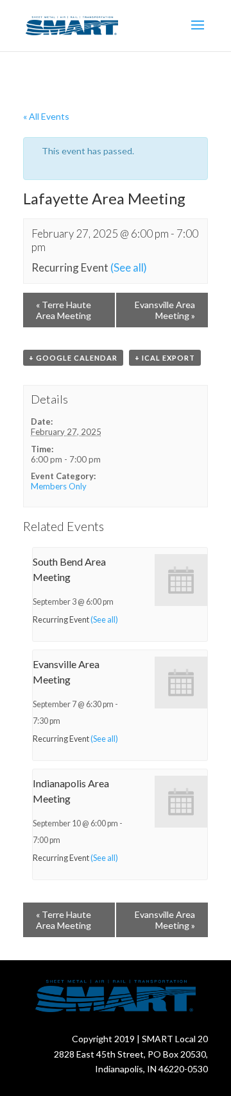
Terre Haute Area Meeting (63, 310)
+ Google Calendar (73, 358)
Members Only (59, 486)
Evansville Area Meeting (165, 310)
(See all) (128, 267)
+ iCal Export (165, 358)
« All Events (46, 116)
